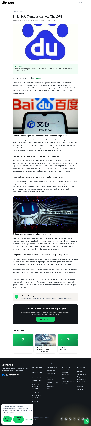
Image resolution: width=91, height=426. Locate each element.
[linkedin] (83, 419)
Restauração (66, 370)
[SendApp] (8, 2)
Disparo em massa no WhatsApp (37, 392)
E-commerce (66, 367)
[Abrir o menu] (87, 3)
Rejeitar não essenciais (18, 419)
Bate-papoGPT (37, 78)
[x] (66, 419)
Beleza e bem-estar (66, 377)
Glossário (80, 371)
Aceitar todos (7, 419)
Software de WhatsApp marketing (35, 386)
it (67, 411)
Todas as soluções (52, 391)
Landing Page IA (37, 377)
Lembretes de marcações (51, 374)
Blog (21, 11)
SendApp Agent (37, 367)
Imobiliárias (65, 384)
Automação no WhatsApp (36, 396)
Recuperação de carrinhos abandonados (52, 368)
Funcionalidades (37, 372)
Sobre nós (80, 386)
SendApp (15, 11)
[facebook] (70, 419)
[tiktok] (78, 419)
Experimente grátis (45, 319)
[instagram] (74, 419)
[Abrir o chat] (86, 421)
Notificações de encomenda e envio (52, 386)
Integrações (35, 375)
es (75, 411)
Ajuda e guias (81, 384)
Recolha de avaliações (50, 378)
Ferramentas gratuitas (81, 368)
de (87, 411)
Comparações (81, 374)
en (72, 411)
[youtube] (61, 419)
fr (79, 411)
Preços (34, 370)
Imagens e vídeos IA (37, 381)
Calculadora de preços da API (81, 380)
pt (81, 3)
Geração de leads (52, 382)
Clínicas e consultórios (66, 373)
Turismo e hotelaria (68, 381)
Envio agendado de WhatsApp (38, 400)
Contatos (80, 389)
